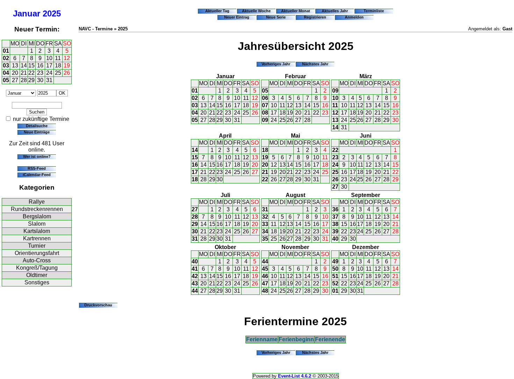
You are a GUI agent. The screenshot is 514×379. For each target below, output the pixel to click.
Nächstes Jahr (315, 64)
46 (265, 276)
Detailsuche (37, 126)
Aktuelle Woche (256, 11)
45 (265, 269)
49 (335, 261)
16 (40, 65)
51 (335, 276)
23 (40, 73)
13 (15, 65)
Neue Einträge (37, 132)
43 (195, 283)
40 (335, 239)
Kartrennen (37, 238)
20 (15, 73)
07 (265, 105)
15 (31, 65)
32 (265, 217)
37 (335, 217)
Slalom (36, 224)
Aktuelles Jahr (335, 11)
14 (24, 65)
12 (67, 58)
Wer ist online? (37, 156)
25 (58, 73)
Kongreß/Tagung (37, 268)
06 (265, 98)
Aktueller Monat (295, 11)
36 (335, 209)
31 (49, 80)
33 (265, 224)
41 (195, 269)
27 (15, 80)
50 (335, 269)
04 (6, 73)
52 (335, 283)
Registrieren (315, 17)
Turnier (36, 246)
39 (335, 231)
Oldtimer (36, 275)
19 (67, 65)
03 (6, 65)
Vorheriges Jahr (276, 64)
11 (58, 58)
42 (195, 276)
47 (265, 283)
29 (31, 80)
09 (265, 120)
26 (67, 73)
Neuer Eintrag (236, 17)
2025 (52, 13)
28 (24, 80)
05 (6, 80)
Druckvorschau (98, 305)
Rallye (37, 202)
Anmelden (354, 17)
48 (265, 291)
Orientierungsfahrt (37, 253)
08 (265, 113)
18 (58, 65)
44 (195, 291)
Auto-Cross (37, 260)
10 (49, 58)
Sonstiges (36, 282)
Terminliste (374, 11)
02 (6, 58)
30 (40, 80)
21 (24, 73)
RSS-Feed (37, 168)
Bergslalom (37, 216)
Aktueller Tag (217, 11)
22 (31, 73)
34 (265, 231)
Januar (26, 13)
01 (6, 51)
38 (335, 224)
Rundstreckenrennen (37, 209)
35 (265, 239)
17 (49, 65)
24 (49, 73)
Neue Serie (276, 17)
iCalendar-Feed (37, 175)
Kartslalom (36, 231)
